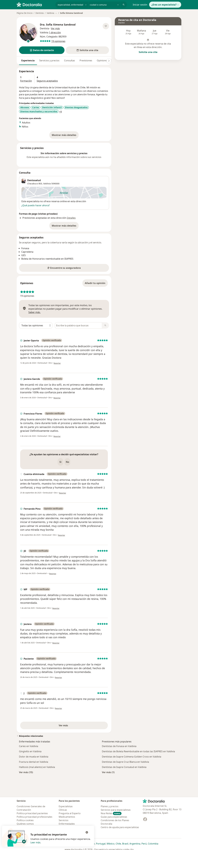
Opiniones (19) (105, 60)
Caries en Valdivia (28, 746)
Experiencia (28, 60)
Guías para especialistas (114, 816)
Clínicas (63, 809)
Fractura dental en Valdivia (33, 761)
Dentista (40, 13)
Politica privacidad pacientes (32, 813)
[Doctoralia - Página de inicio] (35, 4)
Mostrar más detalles (65, 135)
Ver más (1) (108, 772)
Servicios (63, 820)
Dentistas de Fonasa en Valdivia (119, 746)
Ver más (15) (26, 772)
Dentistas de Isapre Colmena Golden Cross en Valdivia (131, 756)
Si (60, 462)
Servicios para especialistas (116, 809)
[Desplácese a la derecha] (108, 60)
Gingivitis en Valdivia (30, 751)
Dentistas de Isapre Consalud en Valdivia (124, 767)
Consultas (69, 60)
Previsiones (86, 60)
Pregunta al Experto (70, 813)
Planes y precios (109, 806)
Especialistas (66, 806)
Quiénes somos (25, 823)
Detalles (71, 217)
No (67, 462)
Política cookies (25, 820)
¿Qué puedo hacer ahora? (35, 205)
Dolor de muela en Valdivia (33, 756)
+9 (60, 111)
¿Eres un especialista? (164, 4)
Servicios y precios (49, 60)
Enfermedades (67, 823)
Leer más (35, 842)
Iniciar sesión (140, 4)
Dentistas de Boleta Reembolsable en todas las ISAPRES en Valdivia (138, 751)
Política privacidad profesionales (34, 816)
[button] (42, 50)
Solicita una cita (148, 52)
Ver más (73, 726)
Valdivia (47, 183)
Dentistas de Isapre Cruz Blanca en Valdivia (125, 761)
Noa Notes (110, 813)
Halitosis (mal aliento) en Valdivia (37, 767)
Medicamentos (67, 816)
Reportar (57, 363)
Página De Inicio (24, 13)
